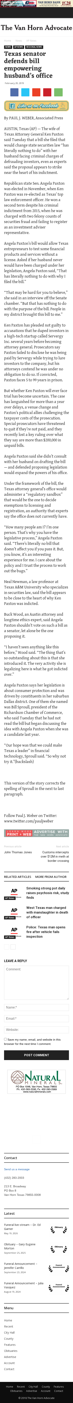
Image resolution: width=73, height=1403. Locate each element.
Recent (8, 1326)
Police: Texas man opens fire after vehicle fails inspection (45, 932)
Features (10, 1345)
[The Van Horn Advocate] (36, 27)
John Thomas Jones (18, 852)
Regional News (34, 47)
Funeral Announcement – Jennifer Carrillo (20, 1266)
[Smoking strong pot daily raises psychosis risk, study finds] (14, 893)
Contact (9, 1369)
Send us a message (17, 1169)
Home (7, 40)
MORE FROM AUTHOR (51, 877)
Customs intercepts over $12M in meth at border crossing (55, 856)
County (8, 1339)
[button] (67, 12)
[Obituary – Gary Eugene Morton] (59, 1249)
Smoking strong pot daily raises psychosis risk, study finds (47, 893)
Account (9, 1363)
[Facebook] (36, 1139)
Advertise (10, 1357)
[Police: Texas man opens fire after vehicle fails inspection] (14, 932)
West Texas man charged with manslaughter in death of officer (47, 912)
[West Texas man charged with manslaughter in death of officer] (14, 912)
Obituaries (10, 1351)
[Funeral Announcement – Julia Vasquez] (59, 1288)
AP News (31, 40)
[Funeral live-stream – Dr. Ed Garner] (59, 1230)
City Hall (9, 1332)
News (19, 40)
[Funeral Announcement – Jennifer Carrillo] (59, 1269)
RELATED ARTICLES (17, 877)
